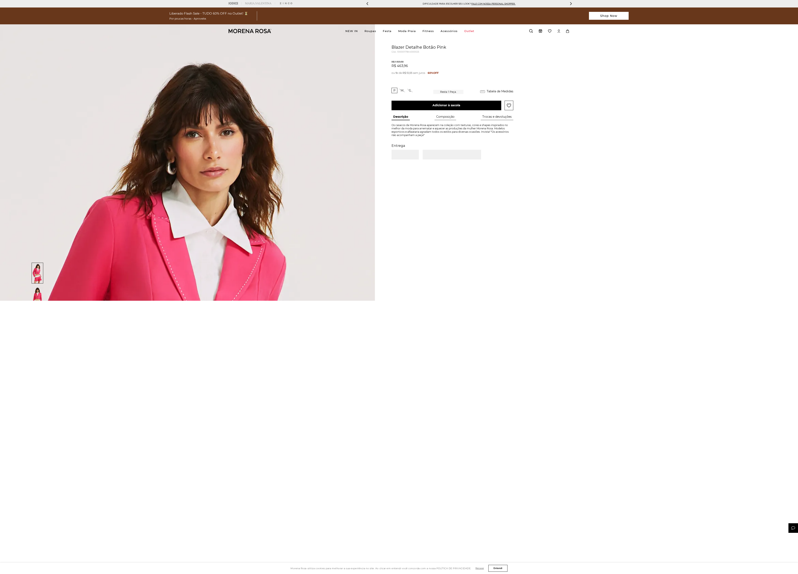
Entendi (498, 568)
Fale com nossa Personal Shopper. (493, 4)
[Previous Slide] (367, 3)
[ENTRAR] (558, 31)
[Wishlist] (550, 30)
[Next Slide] (571, 3)
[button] (394, 90)
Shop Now (609, 16)
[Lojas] (540, 31)
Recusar (479, 568)
